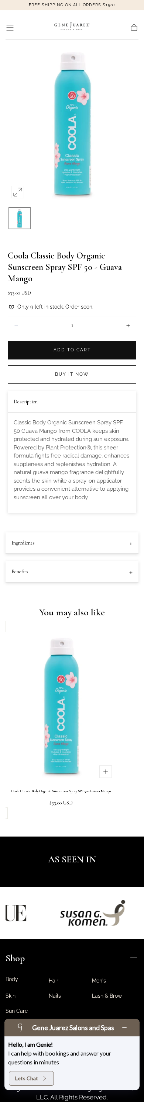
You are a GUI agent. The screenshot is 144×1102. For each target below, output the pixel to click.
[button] (10, 27)
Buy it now (72, 374)
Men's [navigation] (99, 981)
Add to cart (72, 349)
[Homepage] (72, 28)
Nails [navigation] (55, 996)
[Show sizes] (105, 771)
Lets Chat (26, 1078)
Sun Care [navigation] (17, 1011)
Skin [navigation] (11, 996)
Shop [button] (15, 958)
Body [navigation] (12, 979)
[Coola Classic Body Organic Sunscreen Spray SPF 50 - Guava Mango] (61, 706)
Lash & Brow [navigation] (107, 996)
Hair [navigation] (53, 981)
